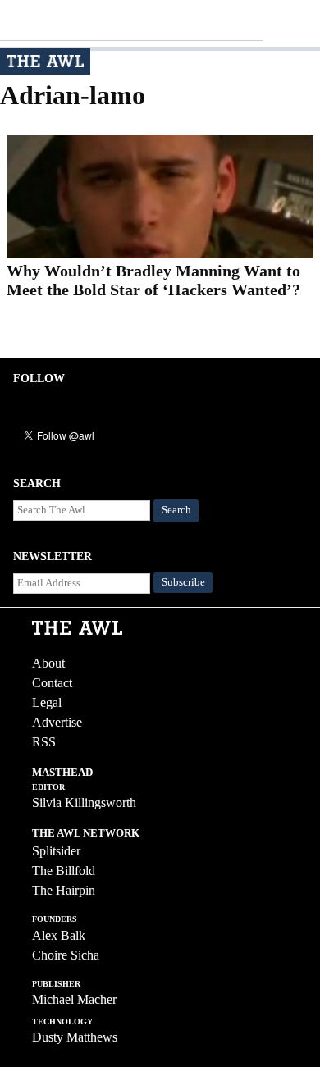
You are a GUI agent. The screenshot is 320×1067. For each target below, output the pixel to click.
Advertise (57, 722)
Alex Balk (58, 935)
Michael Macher (74, 999)
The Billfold (63, 871)
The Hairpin (63, 890)
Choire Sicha (65, 955)
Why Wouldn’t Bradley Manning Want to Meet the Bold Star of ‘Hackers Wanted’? (153, 280)
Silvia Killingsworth (84, 802)
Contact (52, 683)
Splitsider (56, 851)
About (48, 663)
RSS (44, 742)
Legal (47, 702)
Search (176, 510)
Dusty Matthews (74, 1037)
